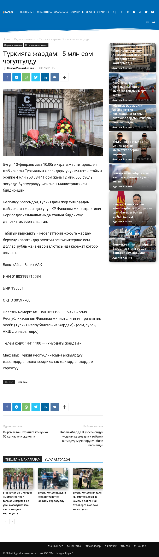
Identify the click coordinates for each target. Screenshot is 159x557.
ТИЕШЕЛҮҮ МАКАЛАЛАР (22, 459)
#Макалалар (93, 546)
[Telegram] (134, 12)
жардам (23, 381)
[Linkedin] (45, 77)
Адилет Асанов (122, 67)
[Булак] (9, 12)
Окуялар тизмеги (24, 39)
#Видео (125, 546)
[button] (114, 12)
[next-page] (12, 521)
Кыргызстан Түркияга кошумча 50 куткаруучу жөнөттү (25, 434)
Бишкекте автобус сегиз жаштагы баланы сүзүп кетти (130, 177)
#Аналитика (74, 546)
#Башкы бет (55, 546)
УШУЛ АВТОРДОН (57, 459)
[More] (64, 77)
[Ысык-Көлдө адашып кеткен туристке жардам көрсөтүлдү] (53, 478)
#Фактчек (111, 546)
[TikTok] (140, 12)
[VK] (55, 77)
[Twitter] (146, 12)
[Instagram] (127, 12)
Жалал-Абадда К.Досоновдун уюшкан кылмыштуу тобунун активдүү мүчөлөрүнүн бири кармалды (81, 438)
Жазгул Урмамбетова (20, 67)
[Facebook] (121, 12)
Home (6, 39)
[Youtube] (152, 12)
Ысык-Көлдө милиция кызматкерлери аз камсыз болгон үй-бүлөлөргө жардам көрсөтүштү (87, 501)
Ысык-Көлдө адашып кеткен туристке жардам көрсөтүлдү (52, 496)
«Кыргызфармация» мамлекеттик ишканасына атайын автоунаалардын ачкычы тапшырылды (132, 114)
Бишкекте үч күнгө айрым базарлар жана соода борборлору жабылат (132, 249)
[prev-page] (5, 521)
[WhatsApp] (26, 77)
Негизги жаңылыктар (36, 45)
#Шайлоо (140, 546)
